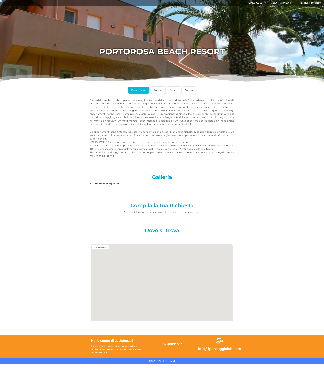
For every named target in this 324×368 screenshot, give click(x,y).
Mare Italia (255, 2)
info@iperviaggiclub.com (219, 348)
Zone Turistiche (281, 2)
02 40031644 (173, 344)
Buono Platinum (310, 2)
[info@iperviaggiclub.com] (219, 340)
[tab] (138, 90)
